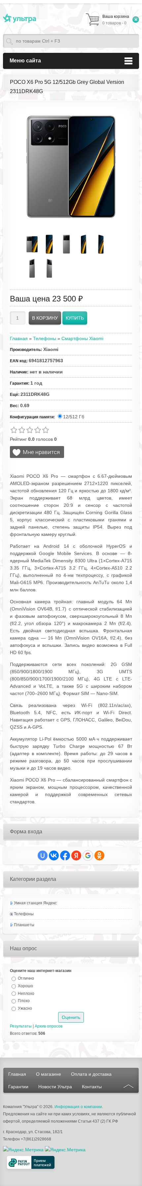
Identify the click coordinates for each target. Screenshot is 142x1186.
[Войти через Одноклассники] (99, 855)
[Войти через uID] (43, 855)
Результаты (21, 1026)
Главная (17, 1074)
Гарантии (18, 1086)
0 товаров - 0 (115, 19)
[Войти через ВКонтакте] (54, 855)
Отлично (26, 978)
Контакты (92, 1086)
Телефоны (24, 914)
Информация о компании (78, 1106)
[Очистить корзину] (135, 19)
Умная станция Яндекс (35, 903)
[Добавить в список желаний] (37, 452)
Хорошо (25, 986)
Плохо (24, 1000)
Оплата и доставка (91, 1074)
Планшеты (24, 925)
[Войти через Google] (88, 855)
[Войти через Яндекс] (76, 855)
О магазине (48, 1074)
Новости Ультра (55, 1086)
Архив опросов (48, 1026)
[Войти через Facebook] (65, 855)
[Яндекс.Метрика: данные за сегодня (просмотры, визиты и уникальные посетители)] (65, 1149)
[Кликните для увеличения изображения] (71, 166)
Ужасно (25, 1008)
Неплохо (26, 993)
